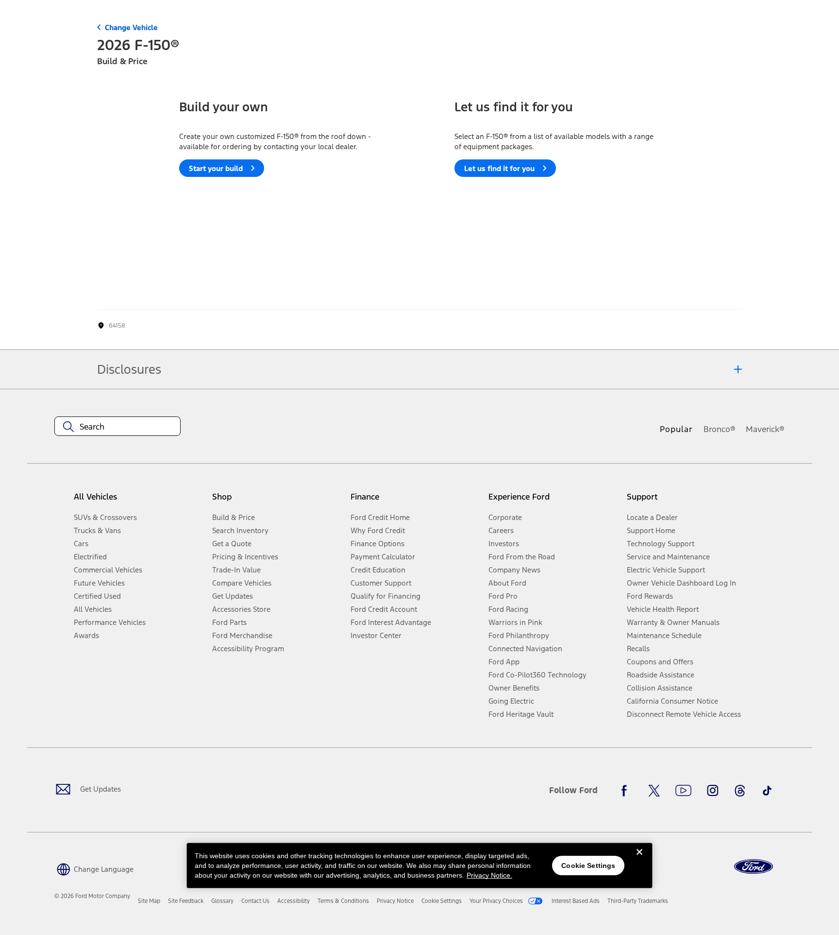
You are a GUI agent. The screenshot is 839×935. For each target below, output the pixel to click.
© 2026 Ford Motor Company (92, 896)
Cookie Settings (588, 865)
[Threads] (740, 790)
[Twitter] (654, 790)
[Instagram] (713, 790)
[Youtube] (683, 790)
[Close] (639, 859)
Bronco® (720, 429)
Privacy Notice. (489, 875)
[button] (94, 868)
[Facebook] (627, 790)
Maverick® (765, 429)
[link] (149, 901)
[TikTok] (767, 790)
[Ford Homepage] (753, 867)
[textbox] (117, 426)
